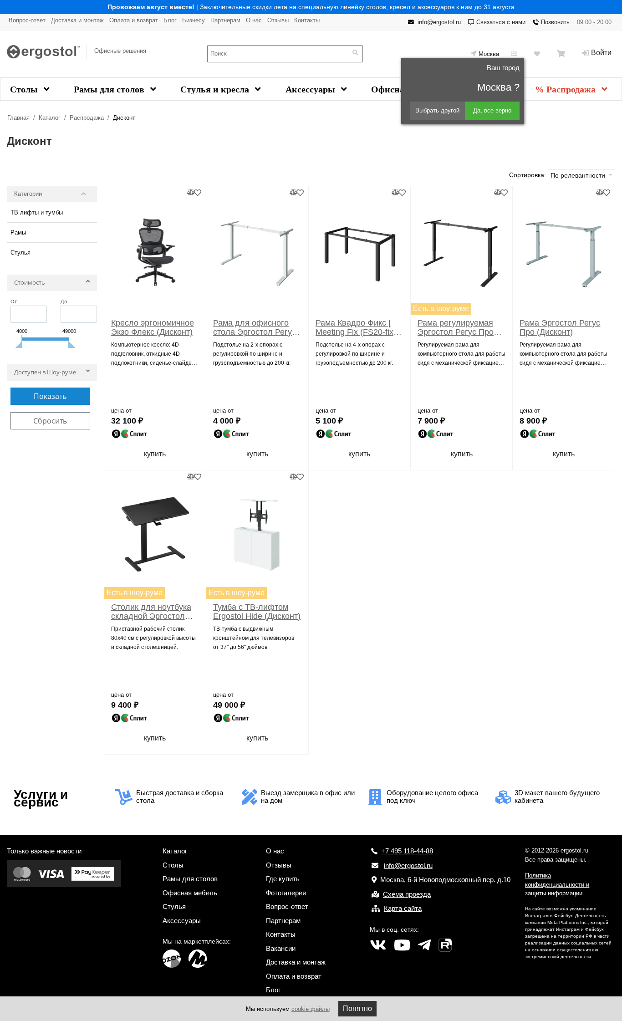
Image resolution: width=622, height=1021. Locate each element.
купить (155, 454)
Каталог (50, 117)
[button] (52, 285)
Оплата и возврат (133, 20)
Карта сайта (403, 908)
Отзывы (278, 20)
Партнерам (225, 20)
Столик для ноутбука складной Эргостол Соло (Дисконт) (151, 611)
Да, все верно (492, 110)
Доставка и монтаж (77, 20)
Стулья (20, 252)
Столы (25, 89)
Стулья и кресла (215, 89)
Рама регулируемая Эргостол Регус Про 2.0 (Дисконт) (456, 327)
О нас (254, 20)
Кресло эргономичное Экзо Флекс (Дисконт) (152, 327)
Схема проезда (407, 894)
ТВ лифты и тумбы (36, 212)
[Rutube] (445, 945)
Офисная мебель (190, 893)
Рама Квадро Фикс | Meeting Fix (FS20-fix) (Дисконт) (356, 327)
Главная (18, 117)
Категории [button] (28, 193)
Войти (601, 52)
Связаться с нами (500, 22)
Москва (489, 54)
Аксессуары (311, 89)
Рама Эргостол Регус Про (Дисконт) (560, 327)
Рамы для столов (110, 89)
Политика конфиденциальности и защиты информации (557, 884)
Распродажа (87, 117)
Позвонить (555, 22)
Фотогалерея (286, 893)
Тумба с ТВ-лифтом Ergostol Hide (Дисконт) (257, 611)
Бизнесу (193, 20)
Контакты (307, 20)
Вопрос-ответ (27, 20)
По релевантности (579, 175)
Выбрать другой (437, 110)
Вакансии (281, 948)
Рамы (18, 232)
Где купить (283, 879)
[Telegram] (424, 945)
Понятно (357, 1008)
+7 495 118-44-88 (407, 851)
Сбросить (50, 421)
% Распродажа (566, 89)
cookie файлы (310, 1009)
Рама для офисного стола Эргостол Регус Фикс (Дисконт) (254, 327)
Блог (170, 20)
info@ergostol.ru (439, 22)
